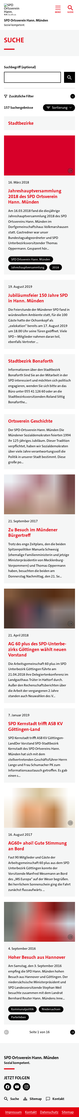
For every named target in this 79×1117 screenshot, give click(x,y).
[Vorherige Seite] (6, 1032)
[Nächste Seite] (72, 1032)
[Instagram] (26, 1086)
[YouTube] (17, 1086)
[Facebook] (7, 1086)
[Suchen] (69, 77)
